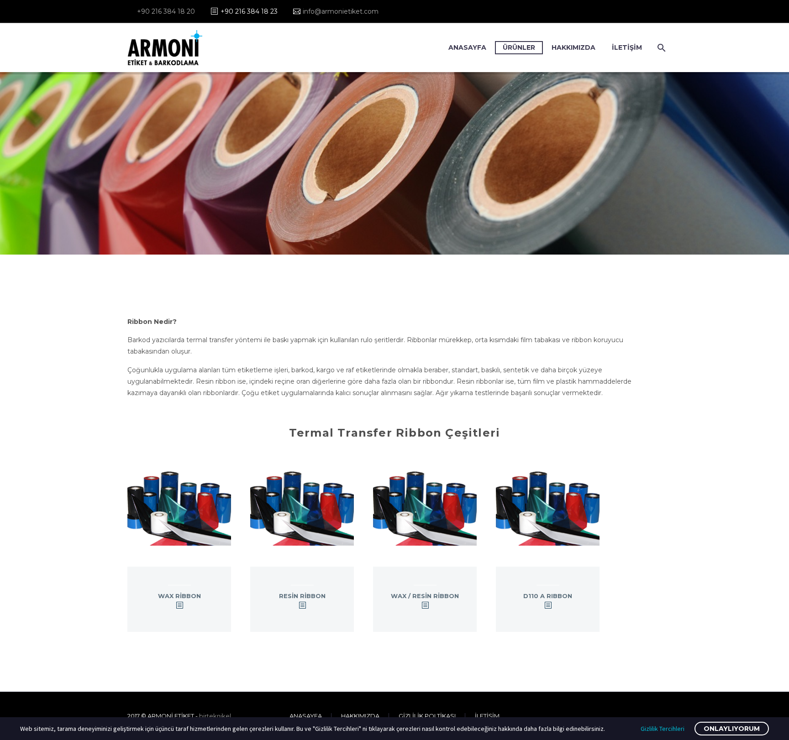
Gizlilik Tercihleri (662, 728)
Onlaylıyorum (732, 728)
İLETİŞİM (627, 47)
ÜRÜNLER (519, 47)
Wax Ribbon (179, 595)
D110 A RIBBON (547, 595)
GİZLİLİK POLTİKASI (427, 716)
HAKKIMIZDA (573, 47)
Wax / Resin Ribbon (425, 595)
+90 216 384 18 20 (166, 11)
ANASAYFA (467, 47)
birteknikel (215, 715)
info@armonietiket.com (341, 11)
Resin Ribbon (302, 595)
